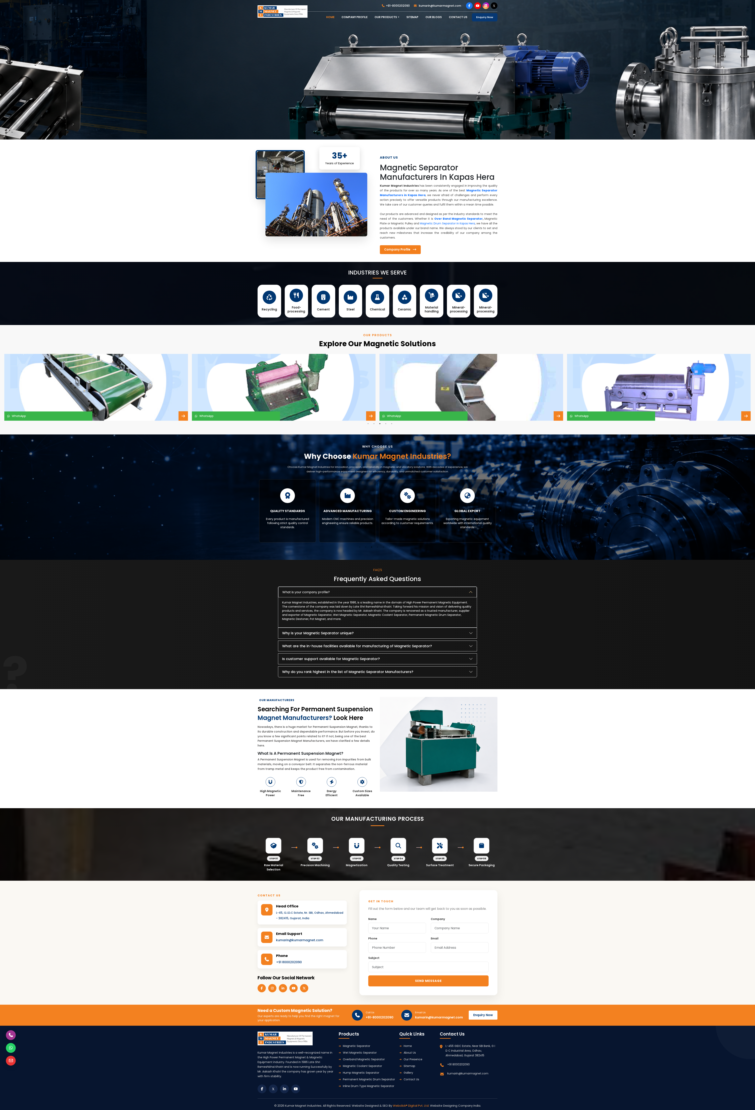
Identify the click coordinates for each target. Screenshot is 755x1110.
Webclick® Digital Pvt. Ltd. (411, 1106)
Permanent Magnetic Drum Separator (369, 1079)
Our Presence (413, 1059)
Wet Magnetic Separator (360, 1053)
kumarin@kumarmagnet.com (439, 6)
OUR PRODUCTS (386, 17)
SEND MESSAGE (428, 981)
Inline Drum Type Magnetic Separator (368, 1086)
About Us (410, 1053)
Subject (373, 958)
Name (372, 919)
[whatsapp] (11, 1048)
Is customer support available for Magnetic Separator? (331, 658)
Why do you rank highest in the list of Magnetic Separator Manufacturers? (347, 671)
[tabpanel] (96, 387)
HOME (330, 17)
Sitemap (412, 17)
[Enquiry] (11, 1061)
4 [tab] (386, 424)
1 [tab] (368, 424)
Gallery (408, 1073)
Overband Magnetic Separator (364, 1059)
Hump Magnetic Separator (361, 1073)
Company (438, 919)
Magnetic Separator (356, 1046)
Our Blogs (433, 17)
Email (434, 938)
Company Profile (354, 17)
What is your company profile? (306, 592)
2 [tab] (374, 424)
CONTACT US (458, 17)
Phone (372, 938)
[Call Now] (11, 1035)
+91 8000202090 (289, 962)
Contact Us (411, 1079)
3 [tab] (380, 424)
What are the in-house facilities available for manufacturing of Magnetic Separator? (357, 646)
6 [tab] (389, 547)
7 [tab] (395, 547)
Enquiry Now (484, 17)
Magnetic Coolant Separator (362, 1066)
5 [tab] (392, 424)
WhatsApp (18, 416)
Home (408, 1046)
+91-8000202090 (398, 6)
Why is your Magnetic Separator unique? (318, 633)
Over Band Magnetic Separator (458, 219)
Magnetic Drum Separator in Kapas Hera (447, 223)
